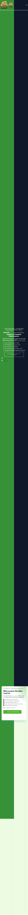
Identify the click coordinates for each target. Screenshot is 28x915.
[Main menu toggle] (26, 5)
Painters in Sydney (17, 332)
